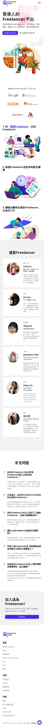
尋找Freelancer (10, 33)
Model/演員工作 (9, 715)
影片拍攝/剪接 (8, 704)
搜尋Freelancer (19, 126)
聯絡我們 (6, 654)
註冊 (4, 669)
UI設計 (5, 683)
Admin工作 (7, 712)
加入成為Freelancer (27, 33)
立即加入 (22, 617)
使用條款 (33, 723)
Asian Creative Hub (10, 658)
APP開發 (6, 690)
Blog (4, 650)
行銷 (4, 708)
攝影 (4, 701)
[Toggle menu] (39, 3)
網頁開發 (6, 687)
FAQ (4, 661)
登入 (4, 665)
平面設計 (6, 679)
